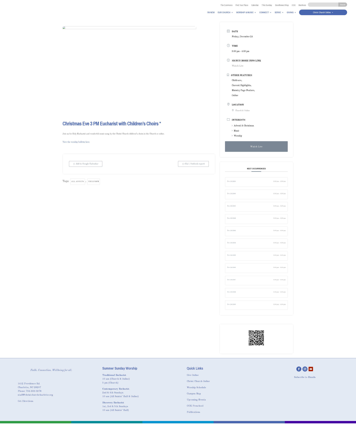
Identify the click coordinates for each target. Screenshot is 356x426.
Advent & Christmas (244, 126)
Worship (238, 136)
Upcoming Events (196, 400)
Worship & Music (245, 12)
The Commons (226, 5)
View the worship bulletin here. (76, 142)
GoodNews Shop (282, 5)
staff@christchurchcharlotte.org (35, 395)
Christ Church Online (322, 12)
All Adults (77, 181)
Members (302, 5)
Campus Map (194, 394)
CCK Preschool (195, 406)
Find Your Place (242, 5)
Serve (278, 12)
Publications (193, 412)
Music (236, 131)
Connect (264, 12)
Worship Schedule (196, 387)
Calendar (255, 5)
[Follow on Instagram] (304, 369)
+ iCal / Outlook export (193, 164)
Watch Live (237, 66)
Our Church (224, 12)
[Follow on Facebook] (298, 369)
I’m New (211, 12)
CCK (294, 5)
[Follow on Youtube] (311, 369)
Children (93, 181)
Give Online (193, 375)
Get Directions (25, 401)
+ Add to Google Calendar (85, 164)
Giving (290, 12)
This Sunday (267, 5)
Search (342, 4)
